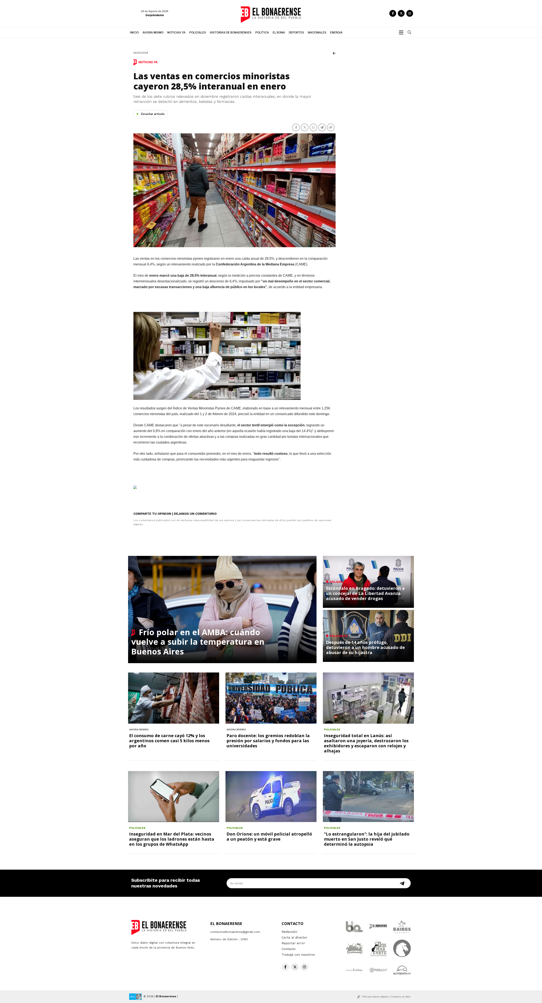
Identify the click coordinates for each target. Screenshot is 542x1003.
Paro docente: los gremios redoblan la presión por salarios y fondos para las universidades (268, 741)
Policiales (197, 32)
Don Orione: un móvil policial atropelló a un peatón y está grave (269, 836)
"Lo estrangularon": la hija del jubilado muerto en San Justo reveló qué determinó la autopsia (366, 839)
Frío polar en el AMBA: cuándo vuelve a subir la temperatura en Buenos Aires (197, 641)
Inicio (134, 32)
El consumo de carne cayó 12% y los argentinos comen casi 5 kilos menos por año (169, 741)
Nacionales (317, 32)
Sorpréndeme (154, 15)
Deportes (296, 32)
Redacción (289, 932)
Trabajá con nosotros (298, 955)
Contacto (289, 949)
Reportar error (293, 943)
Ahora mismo (152, 32)
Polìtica (262, 32)
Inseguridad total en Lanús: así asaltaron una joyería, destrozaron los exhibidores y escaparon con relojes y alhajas (366, 743)
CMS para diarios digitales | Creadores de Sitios (386, 996)
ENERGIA (336, 32)
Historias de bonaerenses (231, 32)
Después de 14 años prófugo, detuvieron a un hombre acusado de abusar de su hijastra (365, 647)
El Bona (279, 32)
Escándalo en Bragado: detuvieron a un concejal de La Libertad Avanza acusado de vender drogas (365, 593)
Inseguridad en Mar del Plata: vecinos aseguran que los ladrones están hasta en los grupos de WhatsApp (171, 839)
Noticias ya (176, 32)
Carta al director (294, 937)
